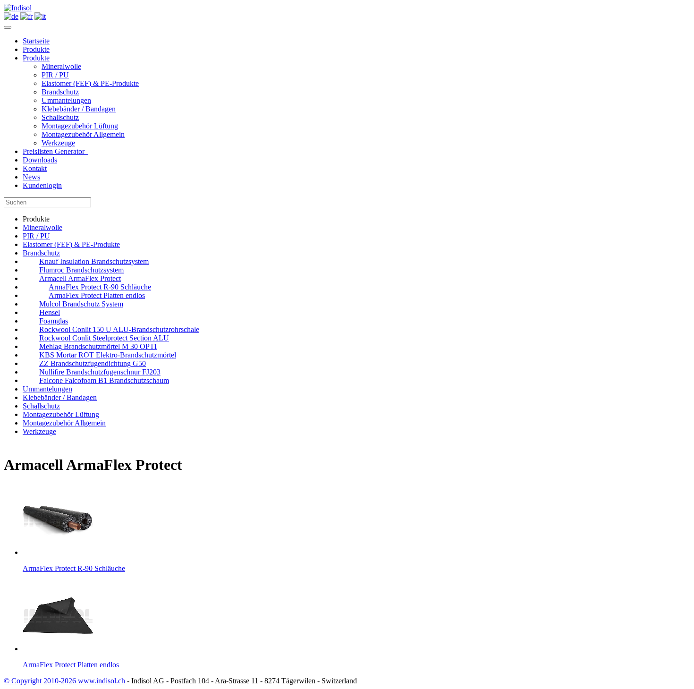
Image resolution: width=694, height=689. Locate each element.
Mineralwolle (61, 66)
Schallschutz (60, 117)
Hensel (49, 312)
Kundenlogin (42, 185)
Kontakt (35, 168)
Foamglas (53, 321)
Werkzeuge (58, 143)
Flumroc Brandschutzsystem (81, 270)
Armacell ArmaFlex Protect (80, 278)
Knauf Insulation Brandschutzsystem (94, 261)
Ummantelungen (66, 100)
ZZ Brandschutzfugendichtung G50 (92, 363)
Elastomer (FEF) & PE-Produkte (90, 83)
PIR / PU (55, 75)
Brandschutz (60, 92)
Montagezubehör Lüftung (80, 126)
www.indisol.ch (101, 681)
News (31, 177)
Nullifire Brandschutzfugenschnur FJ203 (100, 372)
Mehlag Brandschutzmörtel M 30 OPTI (98, 346)
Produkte (36, 49)
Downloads (40, 160)
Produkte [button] (36, 58)
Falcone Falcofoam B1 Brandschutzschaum (104, 380)
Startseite (36, 41)
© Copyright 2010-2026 (41, 681)
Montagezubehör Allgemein (83, 134)
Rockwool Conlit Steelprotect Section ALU (104, 338)
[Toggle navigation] (7, 27)
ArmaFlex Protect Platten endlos (97, 295)
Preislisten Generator (55, 151)
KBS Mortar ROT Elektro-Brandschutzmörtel (107, 355)
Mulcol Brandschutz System (81, 304)
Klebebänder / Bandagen (79, 109)
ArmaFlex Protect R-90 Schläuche (100, 287)
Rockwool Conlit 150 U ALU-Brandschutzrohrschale (119, 329)
